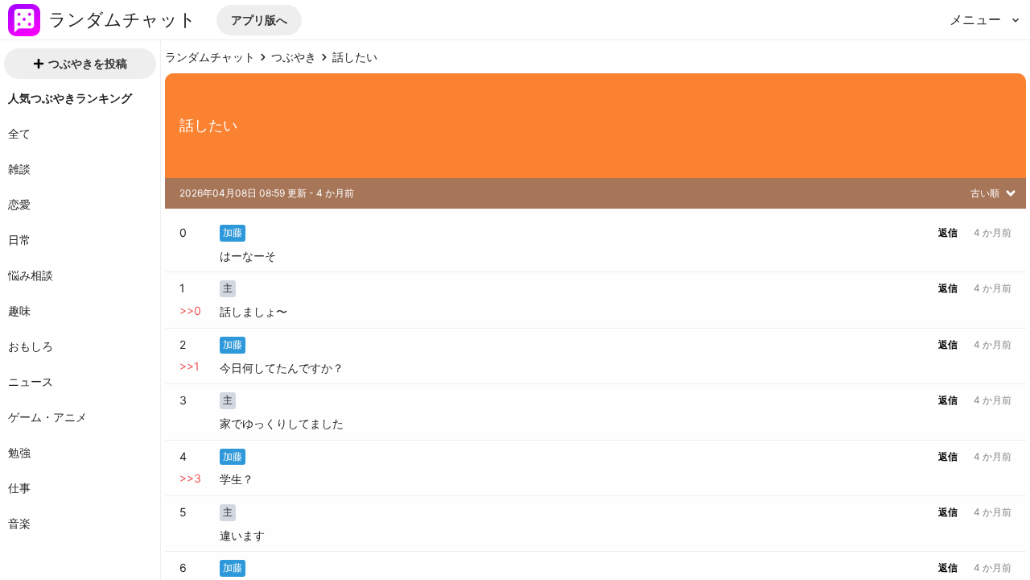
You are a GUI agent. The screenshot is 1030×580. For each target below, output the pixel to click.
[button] (259, 20)
